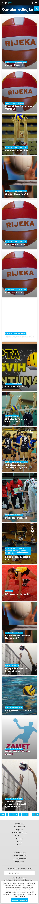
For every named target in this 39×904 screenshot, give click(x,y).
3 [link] (13, 814)
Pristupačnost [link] (19, 853)
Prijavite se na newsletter (19, 869)
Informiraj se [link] (19, 827)
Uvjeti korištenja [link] (19, 859)
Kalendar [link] (19, 839)
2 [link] (10, 814)
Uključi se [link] (19, 830)
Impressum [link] (19, 862)
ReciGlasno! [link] (19, 836)
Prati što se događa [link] (19, 833)
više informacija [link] (19, 896)
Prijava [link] (19, 842)
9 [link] (33, 814)
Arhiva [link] (19, 845)
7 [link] (26, 814)
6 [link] (23, 814)
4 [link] (16, 814)
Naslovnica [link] (19, 824)
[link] (36, 8)
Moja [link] (7, 2)
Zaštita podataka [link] (19, 856)
